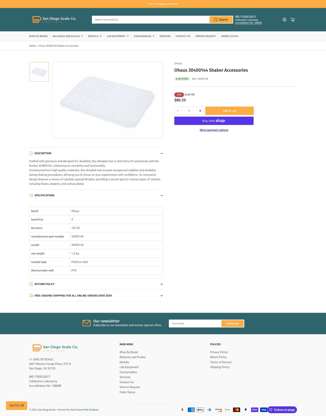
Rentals (93, 36)
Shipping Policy (219, 367)
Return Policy (218, 357)
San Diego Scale (46, 409)
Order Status (229, 36)
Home (32, 45)
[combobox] (162, 20)
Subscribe (232, 323)
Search (223, 19)
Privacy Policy (219, 352)
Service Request (205, 36)
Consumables (142, 36)
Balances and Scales (66, 36)
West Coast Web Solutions (84, 409)
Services (165, 36)
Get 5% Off (16, 405)
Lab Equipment (116, 36)
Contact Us (183, 36)
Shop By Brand (38, 36)
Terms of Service (220, 362)
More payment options (214, 130)
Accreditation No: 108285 (248, 22)
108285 (56, 385)
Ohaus (178, 63)
